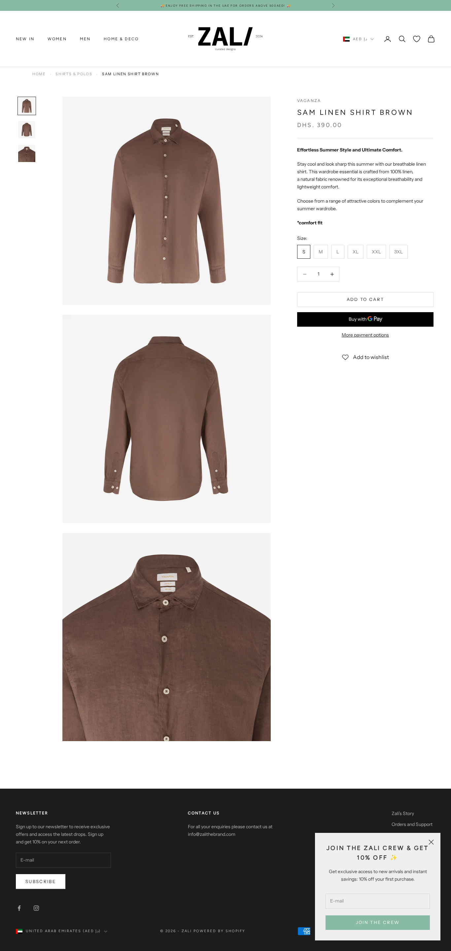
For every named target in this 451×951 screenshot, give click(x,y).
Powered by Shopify (219, 931)
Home (39, 74)
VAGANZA (309, 100)
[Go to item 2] (26, 129)
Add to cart (365, 299)
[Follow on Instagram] (36, 908)
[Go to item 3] (26, 153)
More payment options (365, 335)
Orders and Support (412, 824)
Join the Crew (377, 922)
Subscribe (40, 881)
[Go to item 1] (26, 106)
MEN (85, 39)
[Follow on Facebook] (19, 908)
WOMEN (57, 39)
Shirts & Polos (73, 74)
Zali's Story (403, 813)
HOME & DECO (121, 39)
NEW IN (25, 39)
